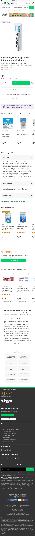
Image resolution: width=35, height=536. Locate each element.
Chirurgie (6, 312)
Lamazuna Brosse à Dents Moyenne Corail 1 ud (16, 333)
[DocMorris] (10, 3)
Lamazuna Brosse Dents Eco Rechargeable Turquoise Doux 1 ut (17, 341)
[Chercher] (31, 7)
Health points (6, 437)
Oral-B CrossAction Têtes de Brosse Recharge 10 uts (16, 321)
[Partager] (33, 57)
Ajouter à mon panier (21, 83)
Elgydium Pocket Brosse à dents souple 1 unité (16, 324)
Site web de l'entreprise (9, 439)
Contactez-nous (8, 415)
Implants (19, 312)
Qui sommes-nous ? (9, 427)
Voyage (29, 314)
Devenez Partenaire (8, 435)
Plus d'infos (19, 107)
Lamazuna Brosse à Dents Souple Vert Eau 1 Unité (17, 338)
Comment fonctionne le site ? (11, 429)
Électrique (13, 312)
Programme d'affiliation (9, 433)
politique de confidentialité (15, 477)
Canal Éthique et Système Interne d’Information (17, 514)
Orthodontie (26, 312)
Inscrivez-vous (30, 469)
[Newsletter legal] (2, 478)
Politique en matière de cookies (17, 513)
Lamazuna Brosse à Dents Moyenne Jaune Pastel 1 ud (16, 336)
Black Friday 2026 (8, 442)
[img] (17, 70)
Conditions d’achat (17, 512)
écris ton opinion (14, 260)
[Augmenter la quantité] (8, 83)
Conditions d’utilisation (17, 510)
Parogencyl (4, 67)
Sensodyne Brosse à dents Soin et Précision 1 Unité (16, 326)
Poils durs (6, 314)
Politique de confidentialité (17, 509)
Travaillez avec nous (8, 431)
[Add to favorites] (32, 83)
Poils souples (22, 314)
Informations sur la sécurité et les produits (13, 201)
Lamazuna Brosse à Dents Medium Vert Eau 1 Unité (16, 331)
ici (21, 488)
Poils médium (14, 314)
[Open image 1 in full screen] (18, 37)
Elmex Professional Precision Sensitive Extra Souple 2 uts (16, 329)
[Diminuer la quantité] (3, 83)
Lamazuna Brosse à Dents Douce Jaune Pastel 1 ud (17, 344)
